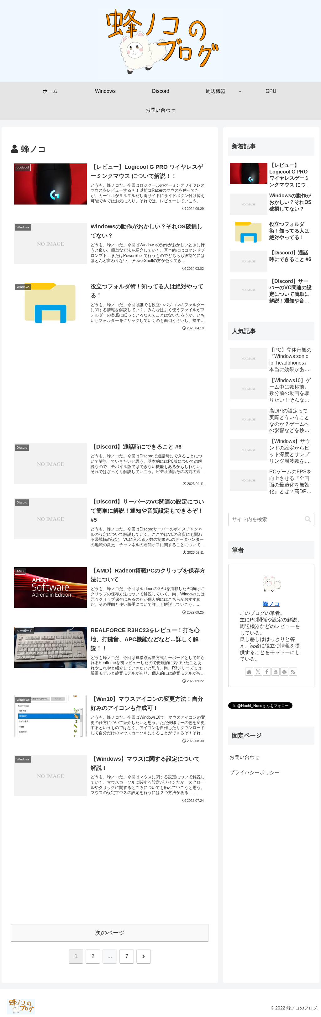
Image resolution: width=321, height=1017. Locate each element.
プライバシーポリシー (254, 772)
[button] (307, 519)
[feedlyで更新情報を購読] (284, 672)
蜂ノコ (271, 604)
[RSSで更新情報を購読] (293, 672)
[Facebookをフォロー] (267, 672)
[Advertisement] (109, 371)
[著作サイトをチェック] (249, 672)
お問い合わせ (244, 757)
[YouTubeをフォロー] (275, 672)
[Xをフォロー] (258, 672)
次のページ (110, 932)
